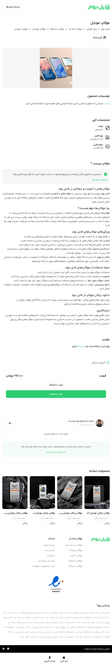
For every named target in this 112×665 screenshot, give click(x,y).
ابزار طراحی (92, 29)
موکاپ (107, 103)
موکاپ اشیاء (76, 555)
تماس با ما (50, 550)
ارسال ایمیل (49, 545)
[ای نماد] (56, 584)
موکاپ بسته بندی (73, 545)
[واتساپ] (8, 649)
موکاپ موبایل (39, 29)
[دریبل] (3, 649)
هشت (86, 649)
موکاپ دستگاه (57, 29)
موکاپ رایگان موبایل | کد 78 (96, 513)
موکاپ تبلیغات (75, 560)
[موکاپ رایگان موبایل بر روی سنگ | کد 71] (15, 492)
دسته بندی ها (13, 6)
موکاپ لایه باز (75, 29)
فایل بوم (105, 29)
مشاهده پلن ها (99, 179)
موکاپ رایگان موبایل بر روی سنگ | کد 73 (62, 513)
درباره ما (51, 555)
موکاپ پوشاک (75, 550)
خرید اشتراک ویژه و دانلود (56, 452)
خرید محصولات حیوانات (43, 566)
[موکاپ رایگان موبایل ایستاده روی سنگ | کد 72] (42, 492)
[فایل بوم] (99, 6)
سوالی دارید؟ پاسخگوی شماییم (56, 434)
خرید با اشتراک (56, 384)
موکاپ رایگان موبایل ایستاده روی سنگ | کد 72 (32, 513)
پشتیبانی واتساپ (46, 560)
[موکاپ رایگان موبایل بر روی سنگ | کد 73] (69, 492)
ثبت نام (80, 346)
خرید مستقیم (56, 394)
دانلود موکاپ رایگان (101, 518)
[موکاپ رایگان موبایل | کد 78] (97, 492)
